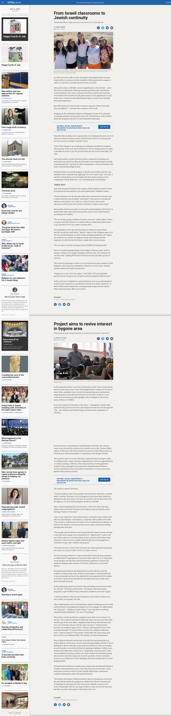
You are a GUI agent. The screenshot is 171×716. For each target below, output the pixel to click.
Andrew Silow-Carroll (8, 275)
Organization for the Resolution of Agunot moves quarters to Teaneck (14, 101)
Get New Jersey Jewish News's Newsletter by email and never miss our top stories (73, 128)
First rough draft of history (14, 127)
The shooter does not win (13, 159)
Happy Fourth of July (14, 36)
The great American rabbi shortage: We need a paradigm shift (13, 229)
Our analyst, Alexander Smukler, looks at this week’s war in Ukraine (14, 196)
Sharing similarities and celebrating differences (12, 628)
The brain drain (8, 191)
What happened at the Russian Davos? (11, 439)
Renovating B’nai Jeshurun (10, 340)
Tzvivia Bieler (7, 685)
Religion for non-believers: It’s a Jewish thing (14, 279)
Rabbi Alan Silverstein (14, 223)
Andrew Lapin (19, 412)
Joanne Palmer (7, 130)
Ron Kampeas (6, 481)
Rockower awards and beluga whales (12, 212)
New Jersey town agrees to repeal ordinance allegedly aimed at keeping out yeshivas (14, 475)
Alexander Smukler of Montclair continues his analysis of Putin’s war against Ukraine (14, 446)
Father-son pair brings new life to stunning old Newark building (13, 347)
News (57, 299)
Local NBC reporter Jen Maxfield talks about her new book (13, 133)
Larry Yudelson (7, 98)
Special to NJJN (61, 338)
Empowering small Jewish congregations (13, 508)
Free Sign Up (104, 127)
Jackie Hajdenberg (8, 412)
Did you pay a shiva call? (14, 564)
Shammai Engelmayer (7, 652)
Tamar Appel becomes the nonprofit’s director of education (13, 549)
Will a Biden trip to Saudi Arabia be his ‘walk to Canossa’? (13, 245)
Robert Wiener (60, 27)
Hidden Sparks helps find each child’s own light (13, 542)
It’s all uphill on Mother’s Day (14, 683)
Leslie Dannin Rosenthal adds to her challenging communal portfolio (12, 515)
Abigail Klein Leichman (9, 511)
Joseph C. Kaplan (12, 623)
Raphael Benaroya (7, 240)
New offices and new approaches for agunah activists (12, 93)
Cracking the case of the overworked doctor (13, 376)
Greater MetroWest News (68, 299)
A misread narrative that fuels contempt (13, 656)
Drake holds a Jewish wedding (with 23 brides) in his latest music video (14, 407)
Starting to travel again (12, 594)
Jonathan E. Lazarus (8, 644)
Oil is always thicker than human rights (13, 641)
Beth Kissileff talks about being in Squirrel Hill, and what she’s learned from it (14, 165)
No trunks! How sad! (15, 296)
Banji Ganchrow (14, 293)
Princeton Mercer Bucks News (69, 700)
